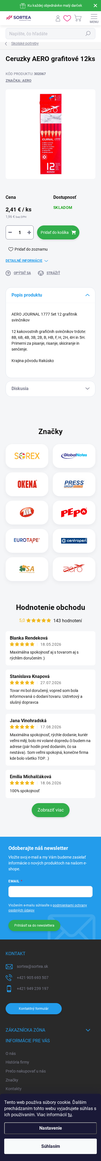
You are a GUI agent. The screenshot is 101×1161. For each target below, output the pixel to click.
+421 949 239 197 (33, 988)
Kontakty (14, 1089)
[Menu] (94, 18)
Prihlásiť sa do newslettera (34, 925)
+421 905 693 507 (33, 977)
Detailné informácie (24, 261)
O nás (11, 1053)
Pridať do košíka (55, 232)
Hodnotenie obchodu (50, 607)
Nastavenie (50, 1128)
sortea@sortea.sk (32, 966)
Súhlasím (50, 1146)
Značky (12, 1080)
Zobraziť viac (51, 810)
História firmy (17, 1062)
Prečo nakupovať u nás (26, 1071)
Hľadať (88, 34)
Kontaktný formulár (34, 1009)
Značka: (18, 80)
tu (70, 1114)
